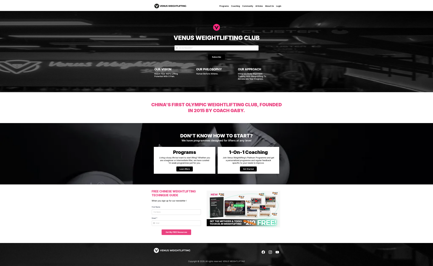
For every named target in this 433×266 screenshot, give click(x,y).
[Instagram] (270, 252)
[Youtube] (277, 252)
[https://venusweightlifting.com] (170, 6)
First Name (156, 207)
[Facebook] (263, 252)
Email (154, 218)
